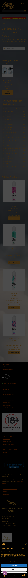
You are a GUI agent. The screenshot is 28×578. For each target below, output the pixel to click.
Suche (14, 575)
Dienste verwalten (13, 561)
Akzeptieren (14, 565)
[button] (26, 544)
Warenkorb (21, 574)
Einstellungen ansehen (14, 573)
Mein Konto (4, 575)
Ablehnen (14, 569)
